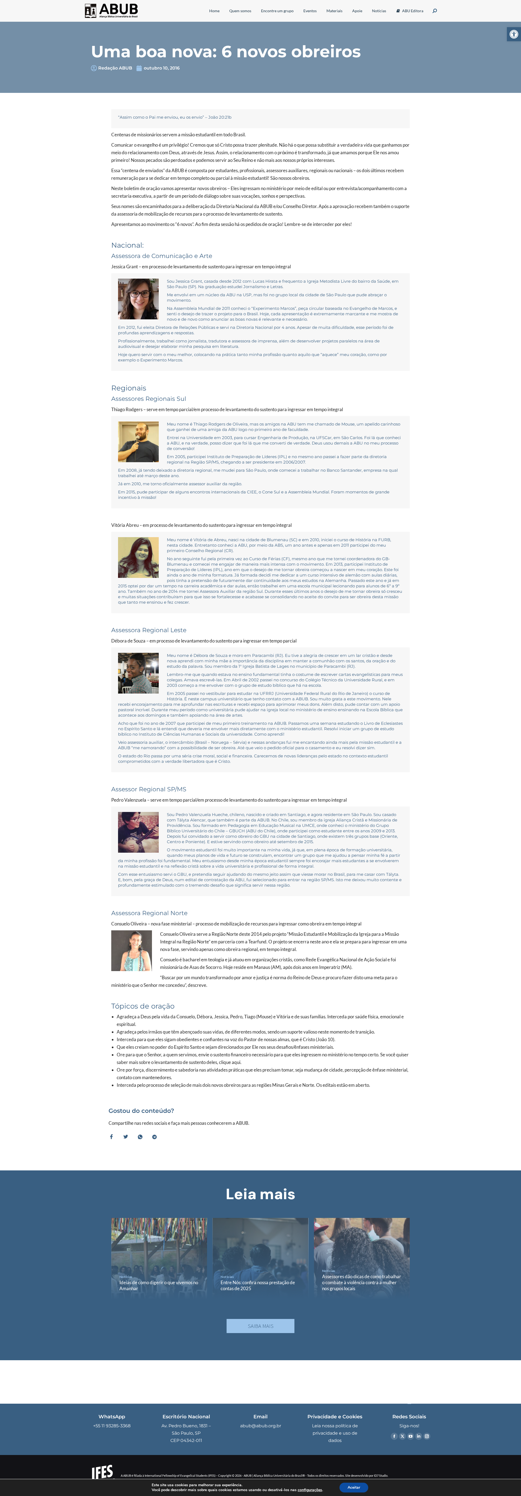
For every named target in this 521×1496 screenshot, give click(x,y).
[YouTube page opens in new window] (410, 1436)
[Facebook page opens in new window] (394, 1436)
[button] (514, 34)
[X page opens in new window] (402, 1436)
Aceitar (354, 1487)
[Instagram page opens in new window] (426, 1436)
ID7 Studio (380, 1475)
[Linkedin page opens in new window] (418, 1436)
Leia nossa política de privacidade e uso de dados (335, 1433)
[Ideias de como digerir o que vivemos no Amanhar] (159, 1258)
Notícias (125, 1277)
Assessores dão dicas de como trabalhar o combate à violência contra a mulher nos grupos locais (361, 1282)
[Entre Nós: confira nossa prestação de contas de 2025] (260, 1258)
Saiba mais (261, 1325)
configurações (310, 1490)
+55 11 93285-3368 (112, 1425)
